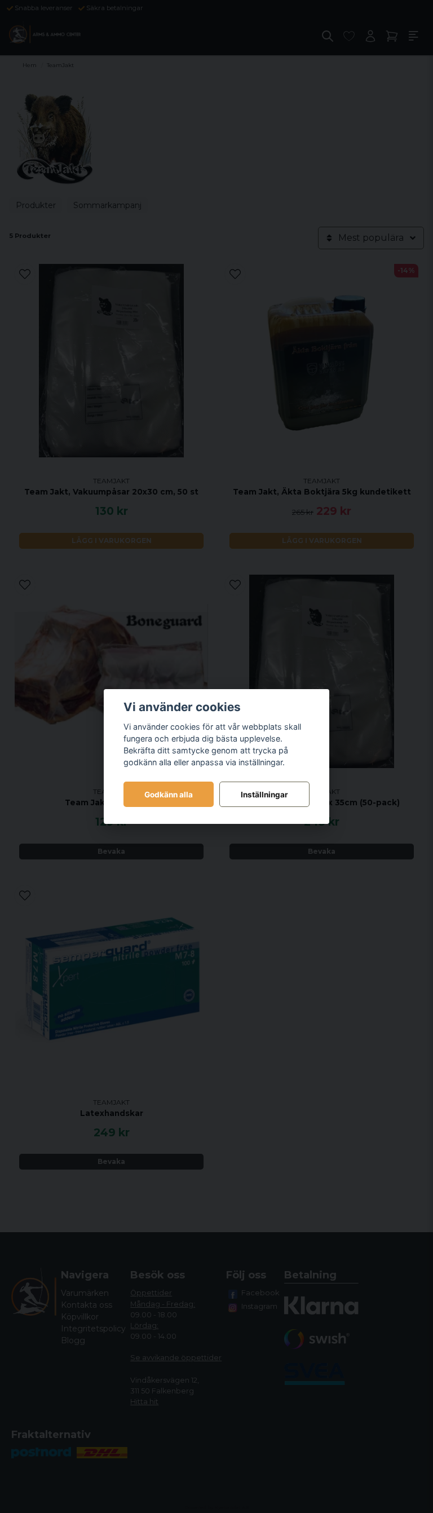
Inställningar (264, 794)
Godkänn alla (168, 794)
